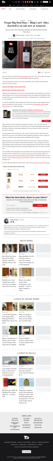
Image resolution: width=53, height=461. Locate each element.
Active (18, 5)
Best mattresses (26, 427)
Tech (14, 5)
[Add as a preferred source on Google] (26, 451)
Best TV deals (38, 424)
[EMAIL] (14, 222)
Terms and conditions (43, 442)
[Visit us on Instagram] (27, 2)
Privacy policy (14, 444)
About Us (34, 442)
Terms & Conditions (27, 212)
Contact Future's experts (24, 442)
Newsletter (48, 72)
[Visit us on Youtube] (25, 2)
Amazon (39, 76)
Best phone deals (38, 420)
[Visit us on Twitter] (21, 2)
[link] (6, 114)
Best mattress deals (38, 422)
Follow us (41, 72)
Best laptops (26, 420)
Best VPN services (15, 429)
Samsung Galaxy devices (15, 423)
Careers (40, 444)
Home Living (25, 5)
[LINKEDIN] (11, 222)
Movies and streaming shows (15, 426)
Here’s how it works (41, 38)
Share (5, 72)
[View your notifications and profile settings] (41, 2)
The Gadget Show (44, 8)
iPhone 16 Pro (15, 420)
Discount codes (38, 427)
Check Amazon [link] (43, 186)
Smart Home (29, 20)
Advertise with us (32, 444)
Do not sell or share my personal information (26, 446)
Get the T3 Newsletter (20, 8)
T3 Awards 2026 (32, 8)
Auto (36, 5)
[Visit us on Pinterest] (23, 2)
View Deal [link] (43, 174)
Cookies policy (23, 444)
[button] (26, 174)
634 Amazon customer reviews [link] (13, 169)
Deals (10, 8)
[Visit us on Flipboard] (30, 2)
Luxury (31, 5)
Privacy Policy (35, 212)
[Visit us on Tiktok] (32, 2)
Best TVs (26, 422)
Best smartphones (26, 424)
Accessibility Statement (10, 442)
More (41, 5)
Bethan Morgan (20, 35)
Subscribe (45, 1)
